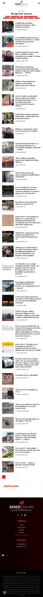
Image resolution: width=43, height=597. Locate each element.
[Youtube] (25, 515)
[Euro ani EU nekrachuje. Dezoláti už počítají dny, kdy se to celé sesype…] (8, 452)
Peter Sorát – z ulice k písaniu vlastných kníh (25, 464)
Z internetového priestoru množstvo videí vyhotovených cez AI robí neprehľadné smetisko (28, 300)
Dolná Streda (15, 16)
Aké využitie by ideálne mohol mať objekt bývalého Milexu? (27, 160)
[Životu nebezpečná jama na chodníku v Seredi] (8, 423)
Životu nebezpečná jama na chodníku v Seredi (27, 420)
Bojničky (6, 18)
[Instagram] (21, 515)
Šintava (8, 16)
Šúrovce (36, 18)
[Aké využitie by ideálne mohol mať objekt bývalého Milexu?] (8, 162)
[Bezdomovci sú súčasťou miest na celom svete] (8, 206)
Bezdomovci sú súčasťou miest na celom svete (26, 203)
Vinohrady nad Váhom (30, 16)
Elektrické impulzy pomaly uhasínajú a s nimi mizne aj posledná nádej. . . (27, 116)
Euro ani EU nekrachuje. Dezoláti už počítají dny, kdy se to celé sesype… (27, 450)
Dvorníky (13, 18)
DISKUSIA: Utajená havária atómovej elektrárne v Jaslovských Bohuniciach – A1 (27, 236)
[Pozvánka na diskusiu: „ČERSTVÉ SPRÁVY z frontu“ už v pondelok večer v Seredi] (8, 286)
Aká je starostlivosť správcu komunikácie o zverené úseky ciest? (27, 406)
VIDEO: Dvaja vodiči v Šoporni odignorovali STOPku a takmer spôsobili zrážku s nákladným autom (27, 314)
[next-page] (16, 477)
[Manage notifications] (4, 592)
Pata (21, 16)
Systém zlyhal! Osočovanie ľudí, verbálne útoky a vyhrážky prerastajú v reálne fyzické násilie (27, 55)
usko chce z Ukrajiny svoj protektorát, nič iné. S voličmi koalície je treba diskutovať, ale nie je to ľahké (28, 347)
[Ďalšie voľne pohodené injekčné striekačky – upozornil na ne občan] (8, 85)
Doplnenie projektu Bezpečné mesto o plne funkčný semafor (25, 25)
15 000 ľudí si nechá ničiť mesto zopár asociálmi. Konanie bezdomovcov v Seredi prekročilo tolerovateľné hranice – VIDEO (26, 101)
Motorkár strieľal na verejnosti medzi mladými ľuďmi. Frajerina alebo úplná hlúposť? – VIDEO (27, 70)
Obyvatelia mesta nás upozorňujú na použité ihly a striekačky (27, 175)
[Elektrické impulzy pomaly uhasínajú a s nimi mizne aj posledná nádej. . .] (8, 118)
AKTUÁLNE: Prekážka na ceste (26, 391)
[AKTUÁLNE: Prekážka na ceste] (8, 393)
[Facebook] (17, 515)
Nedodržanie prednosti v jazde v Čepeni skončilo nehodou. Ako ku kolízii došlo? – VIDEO (26, 437)
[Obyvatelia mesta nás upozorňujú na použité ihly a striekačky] (8, 176)
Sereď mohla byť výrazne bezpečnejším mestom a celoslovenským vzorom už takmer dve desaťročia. (27, 190)
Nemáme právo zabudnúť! (26, 375)
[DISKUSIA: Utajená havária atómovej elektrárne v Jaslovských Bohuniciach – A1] (8, 236)
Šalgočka (19, 18)
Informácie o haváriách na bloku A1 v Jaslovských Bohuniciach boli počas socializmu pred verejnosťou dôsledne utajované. (27, 221)
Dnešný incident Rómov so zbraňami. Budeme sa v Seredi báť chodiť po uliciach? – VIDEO (28, 147)
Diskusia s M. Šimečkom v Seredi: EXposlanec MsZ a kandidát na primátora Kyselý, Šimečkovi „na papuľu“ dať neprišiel (26, 252)
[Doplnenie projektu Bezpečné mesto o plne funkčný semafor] (8, 27)
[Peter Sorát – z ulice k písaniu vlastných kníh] (8, 466)
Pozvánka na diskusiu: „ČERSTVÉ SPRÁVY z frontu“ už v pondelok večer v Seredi (27, 285)
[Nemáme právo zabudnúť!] (8, 379)
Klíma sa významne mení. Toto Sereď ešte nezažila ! (26, 130)
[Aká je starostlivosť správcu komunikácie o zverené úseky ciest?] (8, 408)
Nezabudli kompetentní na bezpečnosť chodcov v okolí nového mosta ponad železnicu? (27, 41)
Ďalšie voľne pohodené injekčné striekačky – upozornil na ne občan (25, 83)
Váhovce (30, 18)
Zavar (25, 18)
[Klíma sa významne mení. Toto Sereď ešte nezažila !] (8, 133)
